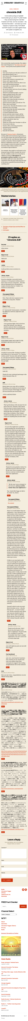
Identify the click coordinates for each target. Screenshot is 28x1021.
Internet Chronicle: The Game (9, 967)
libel (15, 218)
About (3, 921)
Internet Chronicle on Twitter (9, 933)
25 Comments (15, 34)
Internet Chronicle (10, 1016)
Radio (2, 889)
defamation (5, 218)
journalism (11, 218)
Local (11, 8)
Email (2, 866)
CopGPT (3, 1008)
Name (2, 860)
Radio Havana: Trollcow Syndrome (11, 999)
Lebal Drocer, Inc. (6, 894)
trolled (16, 220)
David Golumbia (5, 994)
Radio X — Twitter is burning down (11, 1004)
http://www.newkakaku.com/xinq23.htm (12, 829)
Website (3, 872)
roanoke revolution (7, 220)
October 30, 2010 (20, 32)
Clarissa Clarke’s (12, 134)
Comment (4, 847)
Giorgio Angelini (5, 983)
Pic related (11, 503)
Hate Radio (5, 959)
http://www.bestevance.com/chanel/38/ (12, 788)
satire (13, 220)
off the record (20, 218)
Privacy (3, 927)
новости (15, 8)
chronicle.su (10, 32)
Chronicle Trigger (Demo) (8, 925)
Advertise (4, 896)
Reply (3, 250)
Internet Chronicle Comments (9, 978)
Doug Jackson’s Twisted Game (10, 962)
